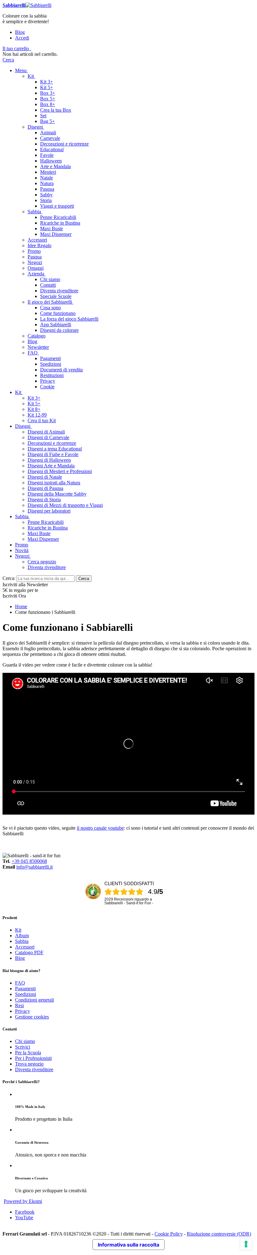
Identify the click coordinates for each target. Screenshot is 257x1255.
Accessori (24, 946)
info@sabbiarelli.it (34, 866)
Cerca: (9, 578)
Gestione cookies (32, 1016)
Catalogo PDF (29, 952)
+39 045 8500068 (29, 861)
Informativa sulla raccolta (128, 1245)
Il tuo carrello (16, 48)
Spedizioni (25, 994)
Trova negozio (29, 1063)
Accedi (22, 37)
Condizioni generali (34, 999)
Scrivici (22, 1047)
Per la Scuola (28, 1052)
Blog (20, 32)
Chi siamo (25, 1041)
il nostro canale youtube (100, 828)
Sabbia (22, 941)
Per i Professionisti (33, 1058)
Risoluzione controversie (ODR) (219, 1233)
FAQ (20, 983)
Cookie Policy (169, 1233)
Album (22, 935)
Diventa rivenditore (34, 1069)
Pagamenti (25, 988)
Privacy (22, 1011)
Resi (19, 1005)
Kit (18, 930)
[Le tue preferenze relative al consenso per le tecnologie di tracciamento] (246, 1244)
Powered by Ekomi (23, 1201)
